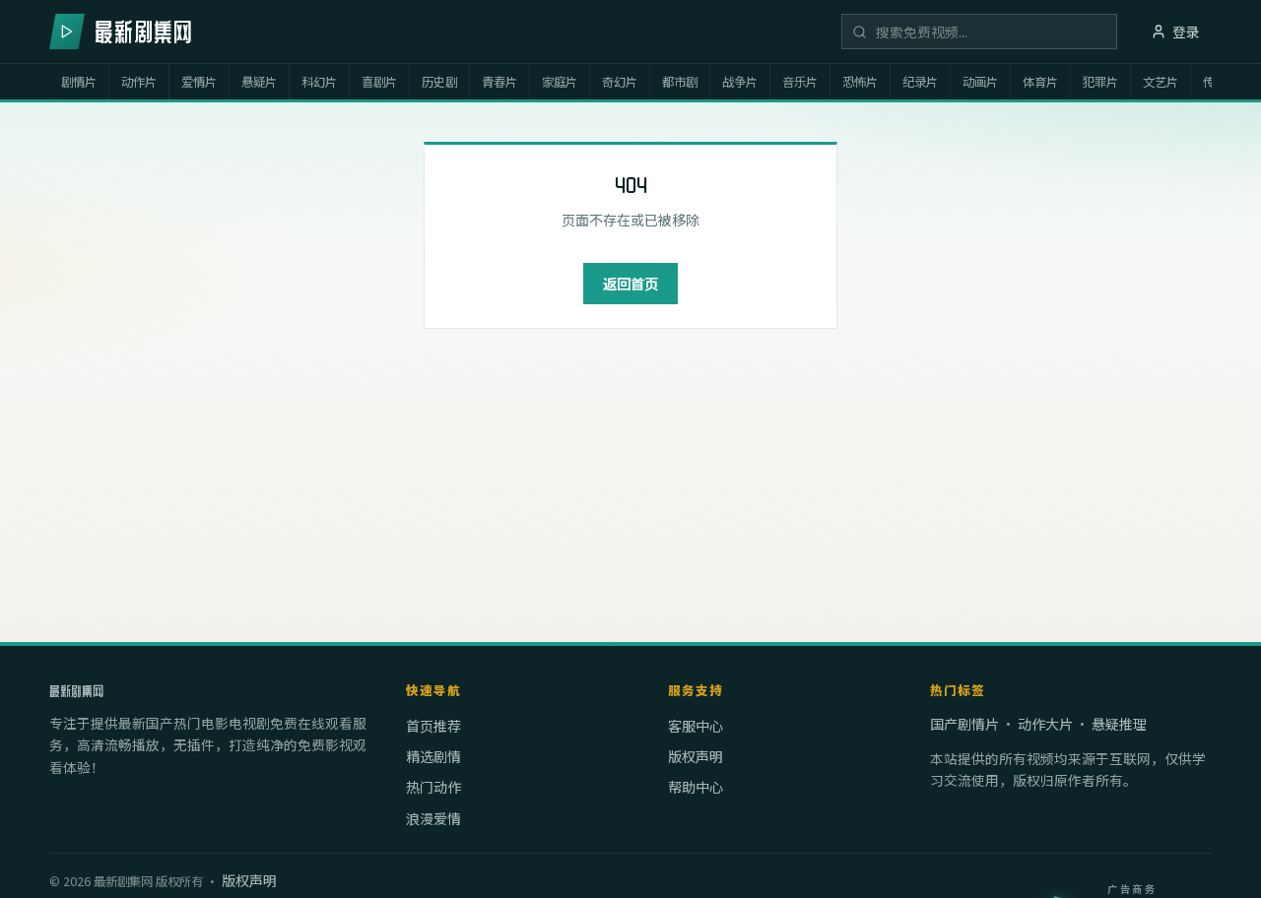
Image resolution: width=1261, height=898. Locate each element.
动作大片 (1045, 724)
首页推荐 (433, 726)
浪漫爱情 (433, 818)
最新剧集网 (76, 691)
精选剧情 (433, 756)
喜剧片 (379, 82)
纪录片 (920, 82)
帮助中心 (695, 787)
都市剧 (679, 82)
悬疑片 (259, 82)
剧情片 (79, 82)
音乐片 (800, 82)
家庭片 (559, 82)
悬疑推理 (1119, 724)
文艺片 (1160, 82)
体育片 (1040, 82)
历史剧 (439, 82)
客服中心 (695, 726)
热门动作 (433, 787)
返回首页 (630, 283)
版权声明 (695, 756)
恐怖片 (860, 82)
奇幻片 (619, 82)
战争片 (740, 82)
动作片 (139, 82)
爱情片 (199, 82)
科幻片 (319, 82)
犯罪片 (1100, 82)
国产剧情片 (964, 724)
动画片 (980, 82)
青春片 (499, 82)
